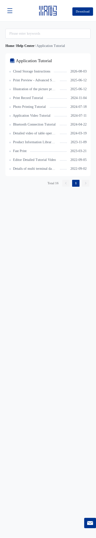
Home (9, 46)
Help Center (25, 46)
